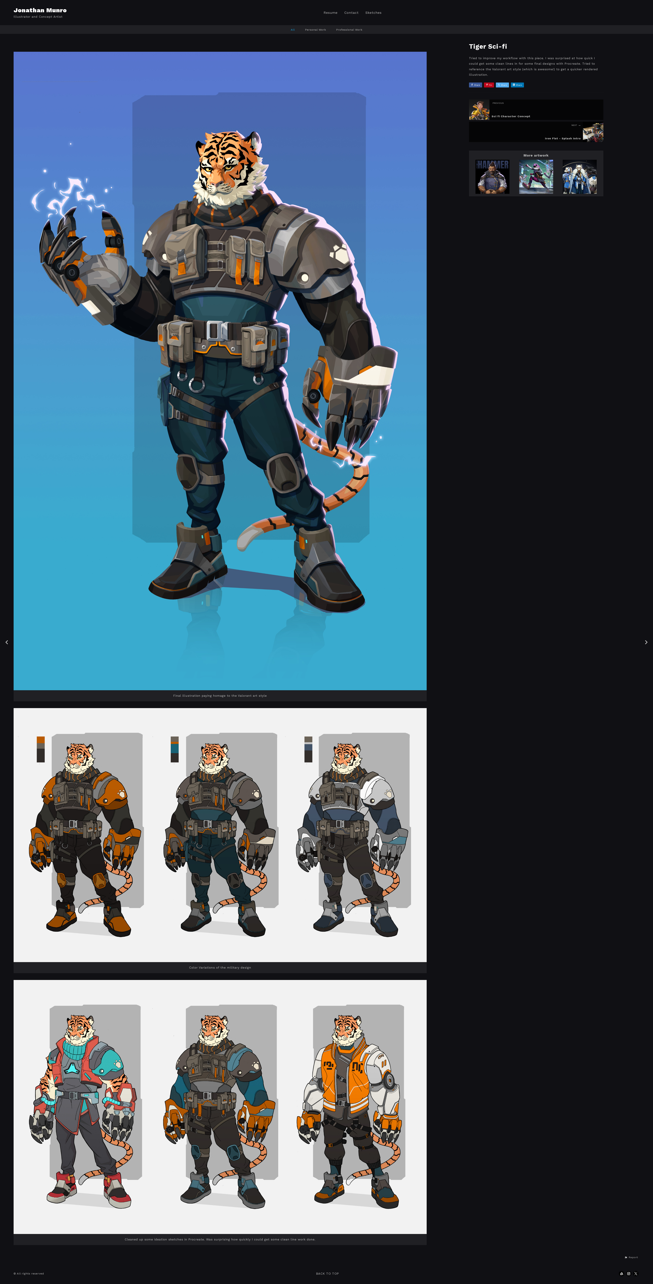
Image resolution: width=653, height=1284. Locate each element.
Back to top (327, 1273)
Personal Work (315, 29)
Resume (331, 13)
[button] (631, 1257)
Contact (351, 13)
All (293, 29)
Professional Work (349, 29)
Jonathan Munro (40, 10)
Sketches (373, 13)
